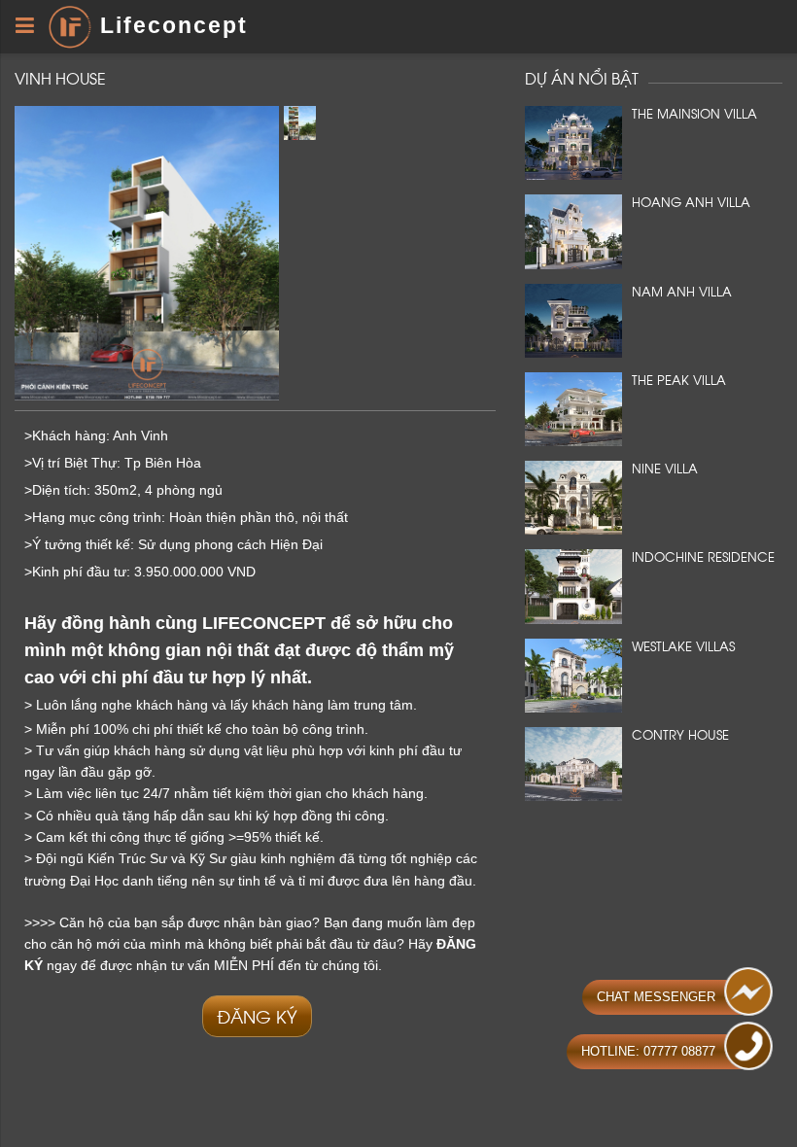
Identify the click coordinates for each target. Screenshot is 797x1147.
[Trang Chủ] (69, 25)
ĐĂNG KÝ (257, 1015)
